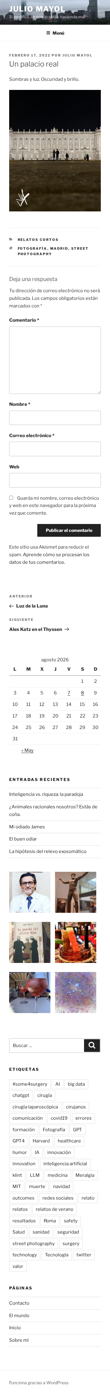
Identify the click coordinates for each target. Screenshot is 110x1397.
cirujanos (76, 1107)
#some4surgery (30, 1084)
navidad (61, 1186)
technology (25, 1255)
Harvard (41, 1141)
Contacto (19, 1303)
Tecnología (56, 1255)
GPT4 (19, 1141)
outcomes (24, 1198)
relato (88, 1198)
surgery (71, 1243)
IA (37, 1152)
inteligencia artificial (65, 1163)
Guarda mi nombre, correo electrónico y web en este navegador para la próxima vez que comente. (54, 505)
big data (76, 1084)
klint (17, 1175)
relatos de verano (54, 1209)
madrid (59, 248)
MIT (17, 1186)
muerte (37, 1186)
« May (27, 750)
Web (14, 467)
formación (24, 1129)
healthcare (69, 1141)
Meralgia (84, 1175)
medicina (58, 1175)
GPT (77, 1129)
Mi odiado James (27, 827)
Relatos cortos (38, 240)
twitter (83, 1255)
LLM (35, 1175)
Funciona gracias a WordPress (38, 1382)
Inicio (15, 1327)
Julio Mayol (37, 9)
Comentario (24, 320)
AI (57, 1084)
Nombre (19, 404)
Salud (19, 1232)
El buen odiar (23, 839)
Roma (50, 1221)
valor (18, 1266)
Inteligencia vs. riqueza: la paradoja (46, 794)
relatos (20, 1209)
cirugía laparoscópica (35, 1107)
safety (71, 1221)
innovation (24, 1163)
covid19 (59, 1118)
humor (20, 1152)
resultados (24, 1221)
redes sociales (58, 1198)
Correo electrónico (31, 435)
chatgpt (21, 1095)
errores (83, 1118)
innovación (59, 1152)
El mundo (19, 1315)
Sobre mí (19, 1340)
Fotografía (32, 248)
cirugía (44, 1095)
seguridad (68, 1232)
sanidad (41, 1232)
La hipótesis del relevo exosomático (47, 851)
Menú (58, 33)
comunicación (28, 1118)
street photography (34, 1243)
